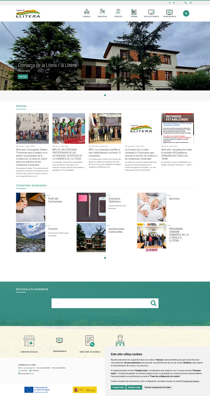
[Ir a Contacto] (191, 3)
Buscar (186, 13)
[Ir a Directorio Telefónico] (186, 3)
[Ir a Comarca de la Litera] (28, 13)
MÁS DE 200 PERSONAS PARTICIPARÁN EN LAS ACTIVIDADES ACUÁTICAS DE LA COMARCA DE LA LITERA (67, 154)
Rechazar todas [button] (134, 387)
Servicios (118, 17)
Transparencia (169, 17)
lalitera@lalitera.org (27, 373)
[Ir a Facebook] (169, 3)
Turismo (134, 17)
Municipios (102, 17)
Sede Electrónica (151, 17)
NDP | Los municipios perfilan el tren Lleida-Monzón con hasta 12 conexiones (105, 152)
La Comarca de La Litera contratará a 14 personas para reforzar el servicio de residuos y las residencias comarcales (141, 154)
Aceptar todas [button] (118, 387)
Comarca (87, 17)
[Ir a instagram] (174, 3)
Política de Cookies (191, 381)
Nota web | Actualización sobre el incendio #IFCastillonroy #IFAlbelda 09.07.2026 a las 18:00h (176, 154)
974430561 (24, 371)
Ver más (22, 76)
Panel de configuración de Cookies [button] (158, 387)
